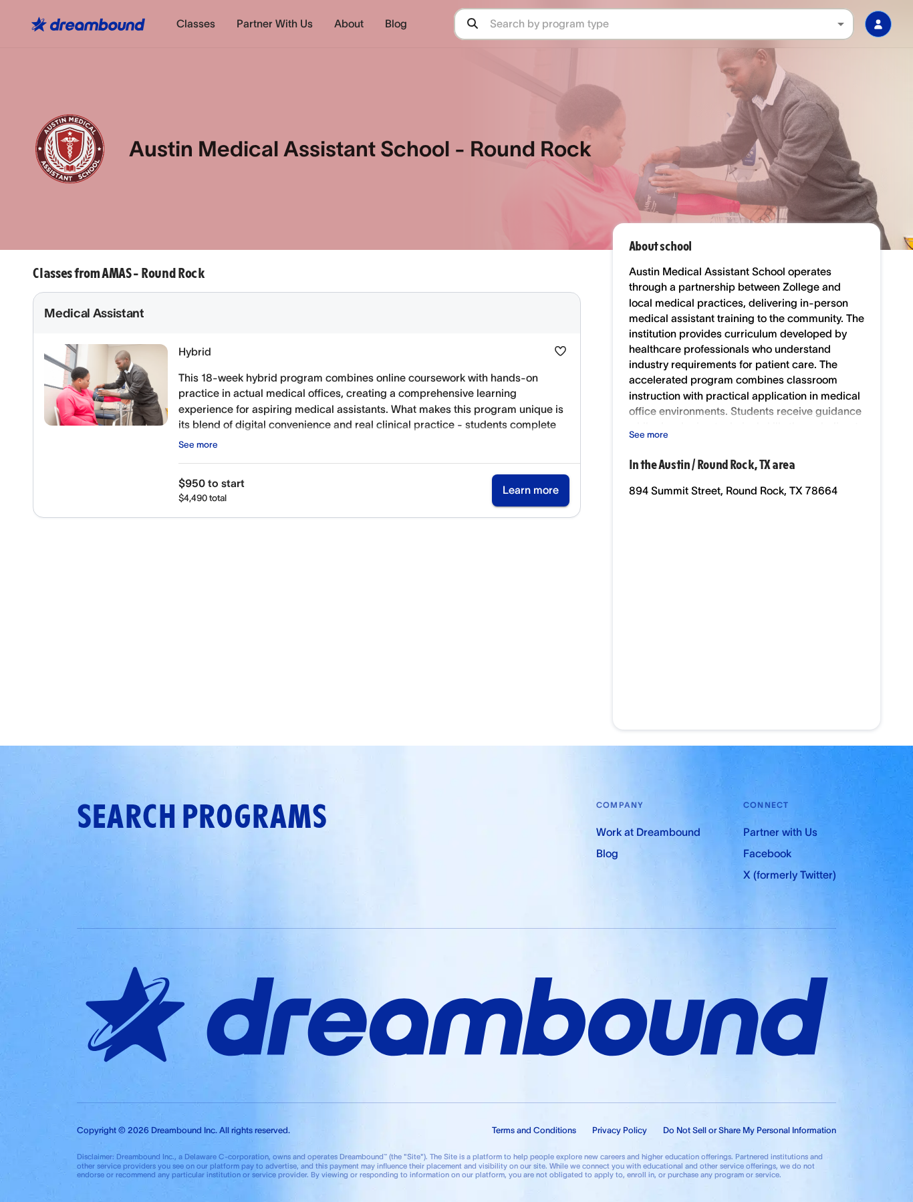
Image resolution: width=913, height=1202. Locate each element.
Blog (396, 23)
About (349, 23)
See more (198, 445)
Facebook (767, 853)
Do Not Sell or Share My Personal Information (749, 1130)
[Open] (840, 24)
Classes (195, 23)
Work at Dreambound (648, 832)
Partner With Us (275, 23)
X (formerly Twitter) (789, 875)
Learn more (531, 490)
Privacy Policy (619, 1130)
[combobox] (672, 23)
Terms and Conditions (534, 1130)
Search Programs (202, 817)
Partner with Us (780, 832)
